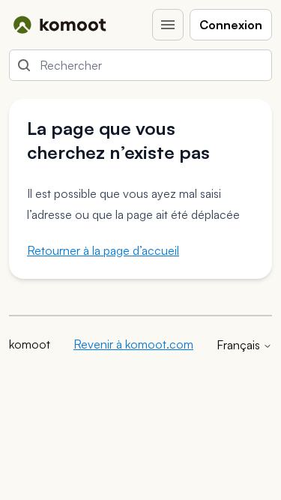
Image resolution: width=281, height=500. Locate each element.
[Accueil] (59, 25)
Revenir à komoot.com (133, 344)
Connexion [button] (230, 24)
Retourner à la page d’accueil (103, 250)
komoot (29, 344)
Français (240, 344)
